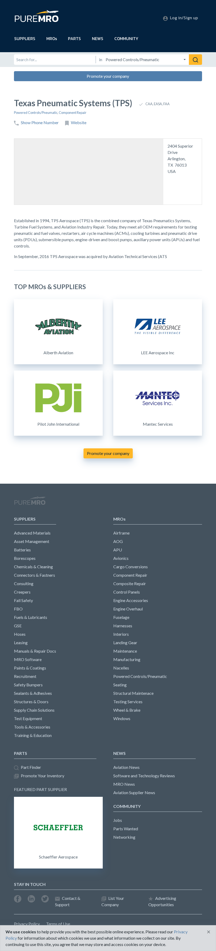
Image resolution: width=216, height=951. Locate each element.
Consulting (23, 583)
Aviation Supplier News (134, 792)
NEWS (97, 38)
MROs (51, 38)
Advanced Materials (32, 532)
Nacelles (121, 667)
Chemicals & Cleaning (33, 566)
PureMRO (30, 503)
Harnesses (122, 625)
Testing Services (128, 701)
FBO (18, 608)
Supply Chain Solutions (34, 709)
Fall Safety (23, 600)
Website (78, 122)
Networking (124, 837)
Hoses (20, 634)
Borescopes (25, 558)
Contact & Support (67, 901)
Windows (121, 718)
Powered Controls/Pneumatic (35, 112)
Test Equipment (28, 718)
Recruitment (25, 676)
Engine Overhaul (128, 608)
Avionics (121, 558)
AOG (118, 541)
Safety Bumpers (28, 684)
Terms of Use (58, 923)
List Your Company (112, 901)
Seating (120, 684)
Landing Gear (125, 642)
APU (117, 549)
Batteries (22, 549)
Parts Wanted (125, 828)
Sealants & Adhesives (33, 693)
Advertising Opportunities (162, 901)
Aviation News (126, 767)
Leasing (21, 642)
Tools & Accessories (32, 726)
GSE (18, 625)
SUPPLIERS (24, 38)
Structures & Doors (31, 701)
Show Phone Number (40, 122)
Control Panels (126, 591)
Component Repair (72, 112)
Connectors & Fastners (34, 575)
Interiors (121, 634)
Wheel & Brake (126, 709)
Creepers (22, 591)
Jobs (117, 820)
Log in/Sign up (184, 17)
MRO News (124, 784)
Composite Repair (129, 583)
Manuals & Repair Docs (35, 650)
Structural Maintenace (133, 693)
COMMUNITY (126, 38)
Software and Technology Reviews (144, 775)
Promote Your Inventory (42, 775)
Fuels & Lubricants (30, 617)
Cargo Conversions (130, 566)
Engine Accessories (130, 600)
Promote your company (108, 76)
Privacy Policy (27, 923)
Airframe (121, 532)
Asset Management (31, 541)
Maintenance (125, 650)
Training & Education (33, 735)
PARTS (74, 38)
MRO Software (28, 659)
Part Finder (31, 767)
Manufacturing (126, 659)
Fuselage (121, 617)
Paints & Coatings (30, 667)
